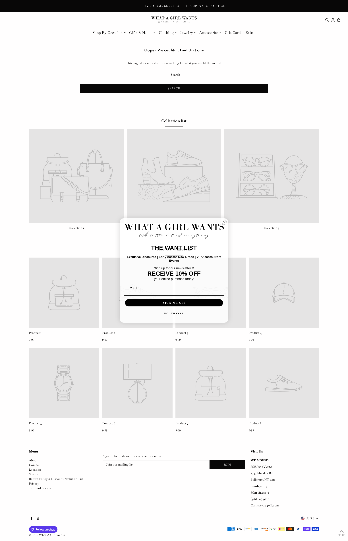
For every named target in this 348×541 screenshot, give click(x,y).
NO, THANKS (174, 313)
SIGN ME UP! (174, 302)
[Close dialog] (224, 222)
